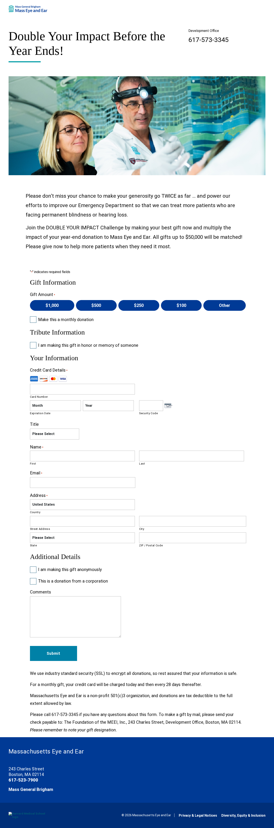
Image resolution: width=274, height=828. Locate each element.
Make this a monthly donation (66, 319)
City (141, 529)
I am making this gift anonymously (70, 569)
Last (142, 463)
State (33, 545)
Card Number (39, 396)
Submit (53, 653)
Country (35, 512)
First (33, 463)
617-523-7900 (23, 780)
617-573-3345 (208, 39)
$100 (181, 305)
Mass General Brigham (31, 789)
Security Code (148, 413)
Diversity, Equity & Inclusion (243, 815)
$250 (139, 305)
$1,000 (52, 305)
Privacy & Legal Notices (198, 815)
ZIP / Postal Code (151, 545)
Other (224, 305)
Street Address (40, 529)
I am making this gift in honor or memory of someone (88, 345)
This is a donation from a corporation (73, 581)
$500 (96, 305)
